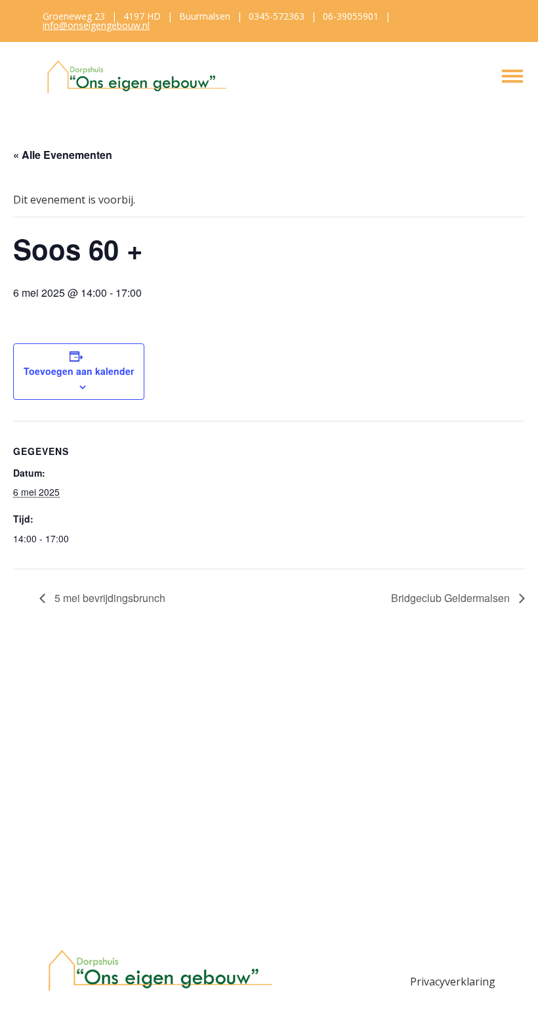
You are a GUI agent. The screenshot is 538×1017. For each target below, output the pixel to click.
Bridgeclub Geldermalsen (451, 597)
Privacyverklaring (452, 981)
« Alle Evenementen (62, 154)
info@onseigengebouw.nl (96, 25)
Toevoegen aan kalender (79, 371)
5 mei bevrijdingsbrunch (108, 597)
